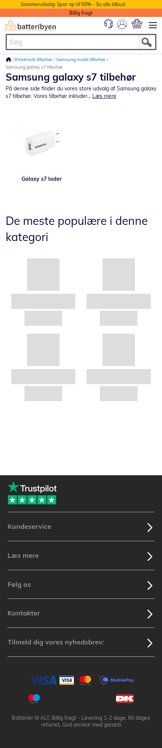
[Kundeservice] (108, 26)
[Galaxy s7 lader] (41, 143)
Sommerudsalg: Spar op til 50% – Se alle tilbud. (73, 4)
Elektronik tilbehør (34, 59)
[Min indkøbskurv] (136, 23)
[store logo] (31, 26)
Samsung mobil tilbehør (81, 59)
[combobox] (81, 42)
